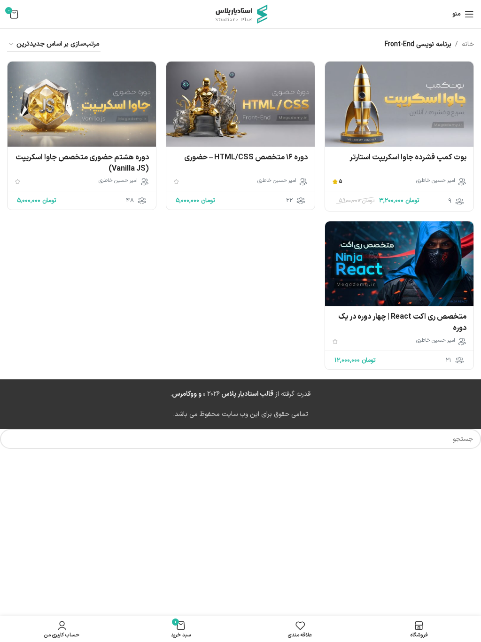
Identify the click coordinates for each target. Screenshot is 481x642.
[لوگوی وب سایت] (240, 14)
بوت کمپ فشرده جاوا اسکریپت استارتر (407, 157)
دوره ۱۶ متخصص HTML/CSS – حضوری (246, 157)
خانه (468, 44)
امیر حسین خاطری (435, 181)
